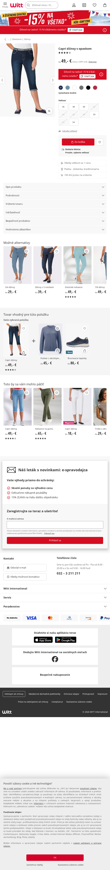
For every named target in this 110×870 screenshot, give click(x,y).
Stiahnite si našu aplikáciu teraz (55, 632)
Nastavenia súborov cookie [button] (79, 701)
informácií (38, 803)
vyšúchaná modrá (67, 93)
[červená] (95, 87)
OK (55, 857)
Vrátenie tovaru (14, 203)
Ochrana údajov (71, 694)
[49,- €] (77, 265)
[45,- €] (50, 339)
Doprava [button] (93, 61)
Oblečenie (17, 39)
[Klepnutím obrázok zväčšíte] (49, 111)
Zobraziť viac (49, 533)
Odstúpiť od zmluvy (14, 694)
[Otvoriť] (105, 30)
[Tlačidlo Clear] (55, 5)
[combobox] (45, 5)
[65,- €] (47, 407)
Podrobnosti (12, 195)
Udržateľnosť (13, 212)
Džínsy (27, 39)
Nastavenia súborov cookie (71, 864)
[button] (5, 5)
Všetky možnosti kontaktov (25, 576)
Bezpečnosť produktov (18, 220)
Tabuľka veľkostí (69, 131)
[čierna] (88, 87)
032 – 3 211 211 (68, 573)
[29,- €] (17, 265)
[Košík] (105, 5)
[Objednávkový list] (84, 5)
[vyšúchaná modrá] (60, 87)
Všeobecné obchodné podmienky (44, 694)
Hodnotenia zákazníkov (18, 229)
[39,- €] (47, 265)
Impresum (102, 694)
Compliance (57, 701)
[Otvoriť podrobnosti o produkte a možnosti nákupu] (23, 352)
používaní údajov (88, 788)
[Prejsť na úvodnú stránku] (16, 5)
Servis (7, 597)
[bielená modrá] (67, 87)
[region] (55, 824)
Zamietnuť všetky (34, 864)
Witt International (15, 588)
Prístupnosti (88, 694)
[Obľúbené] (94, 5)
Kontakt (8, 558)
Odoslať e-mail (21, 568)
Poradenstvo (11, 606)
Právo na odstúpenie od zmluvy (33, 701)
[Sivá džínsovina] (81, 87)
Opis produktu (13, 186)
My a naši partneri (12, 788)
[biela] (74, 87)
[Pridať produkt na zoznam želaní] (99, 141)
